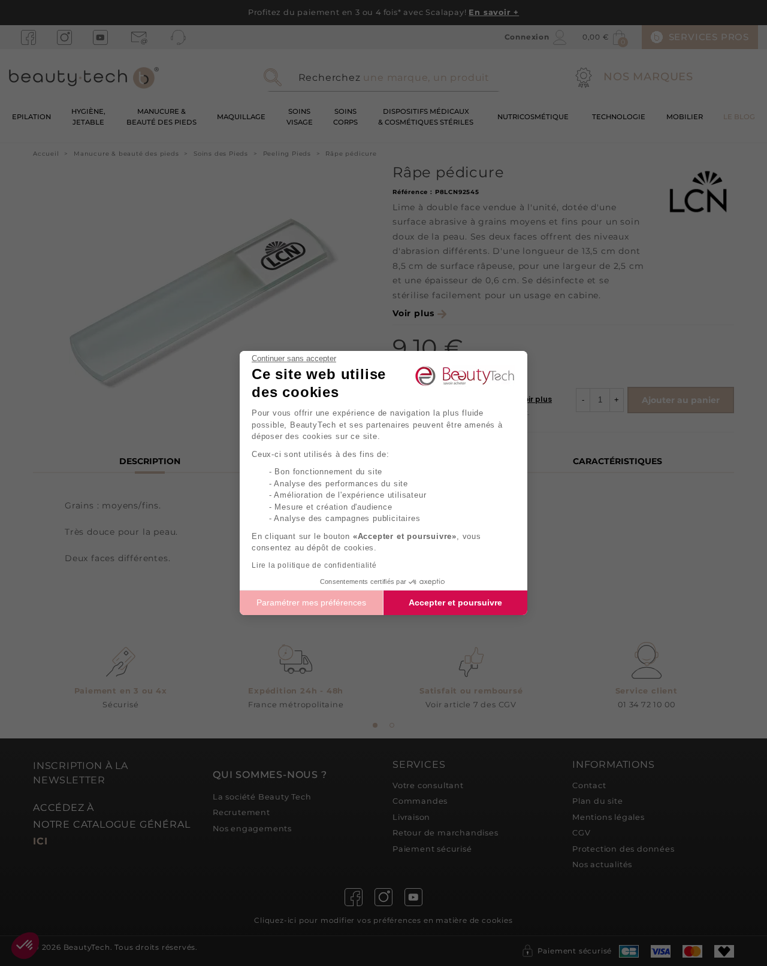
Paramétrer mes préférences (311, 602)
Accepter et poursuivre (455, 602)
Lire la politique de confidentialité (314, 565)
